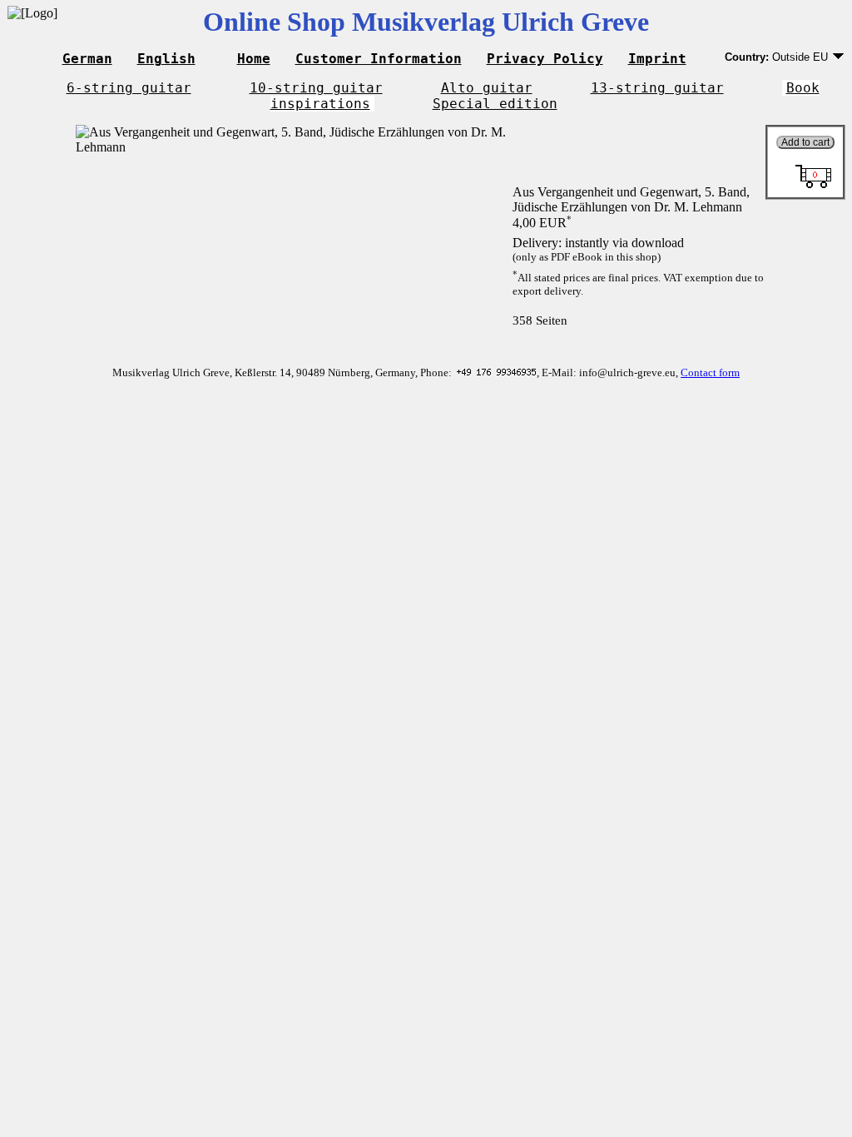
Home (253, 59)
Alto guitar (486, 88)
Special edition (495, 104)
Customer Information (378, 59)
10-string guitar (316, 88)
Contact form (710, 372)
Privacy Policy (545, 59)
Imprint (657, 59)
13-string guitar (657, 88)
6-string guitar (129, 88)
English (166, 59)
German (87, 59)
